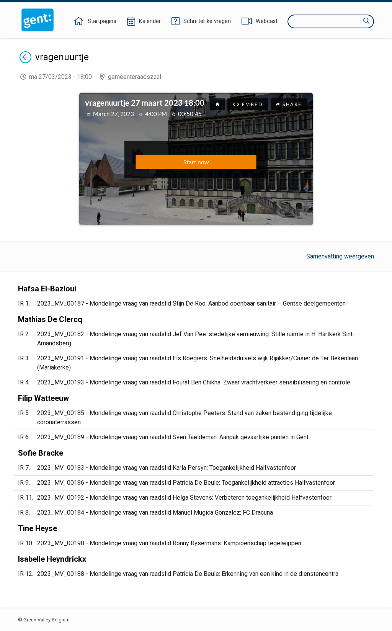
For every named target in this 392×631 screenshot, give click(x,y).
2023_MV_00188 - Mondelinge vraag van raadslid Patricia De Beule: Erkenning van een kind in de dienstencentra (187, 573)
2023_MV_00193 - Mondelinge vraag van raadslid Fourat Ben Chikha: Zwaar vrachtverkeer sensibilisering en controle (193, 382)
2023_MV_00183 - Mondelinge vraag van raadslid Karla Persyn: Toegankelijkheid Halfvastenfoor (166, 467)
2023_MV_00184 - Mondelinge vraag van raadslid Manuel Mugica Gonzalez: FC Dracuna (155, 512)
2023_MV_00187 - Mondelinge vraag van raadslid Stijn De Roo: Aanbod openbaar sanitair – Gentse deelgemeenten (191, 303)
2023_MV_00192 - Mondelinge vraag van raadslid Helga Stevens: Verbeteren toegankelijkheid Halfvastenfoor (184, 497)
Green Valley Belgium (46, 620)
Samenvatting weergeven (340, 256)
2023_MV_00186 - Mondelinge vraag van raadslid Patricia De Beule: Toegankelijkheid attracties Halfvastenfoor (186, 482)
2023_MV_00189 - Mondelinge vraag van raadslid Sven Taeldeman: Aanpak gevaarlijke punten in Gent (173, 437)
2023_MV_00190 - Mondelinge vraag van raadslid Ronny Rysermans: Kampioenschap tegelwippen (169, 543)
